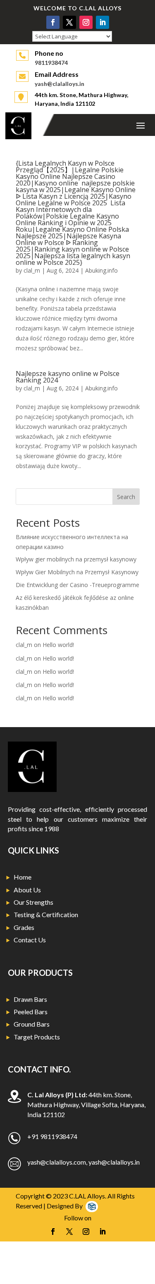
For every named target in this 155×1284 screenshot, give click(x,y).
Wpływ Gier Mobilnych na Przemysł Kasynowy (77, 572)
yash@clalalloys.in (59, 83)
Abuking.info (101, 270)
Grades (24, 927)
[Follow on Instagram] (86, 22)
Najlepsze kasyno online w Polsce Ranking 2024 (67, 377)
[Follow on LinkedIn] (102, 22)
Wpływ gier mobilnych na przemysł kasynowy (76, 559)
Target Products (37, 1037)
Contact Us (30, 940)
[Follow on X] (69, 22)
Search (126, 497)
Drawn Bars (30, 999)
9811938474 (51, 62)
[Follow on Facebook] (53, 22)
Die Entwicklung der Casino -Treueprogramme (77, 585)
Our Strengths (33, 902)
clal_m (32, 270)
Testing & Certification (46, 914)
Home (22, 877)
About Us (27, 890)
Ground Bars (32, 1024)
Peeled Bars (31, 1011)
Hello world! (58, 645)
